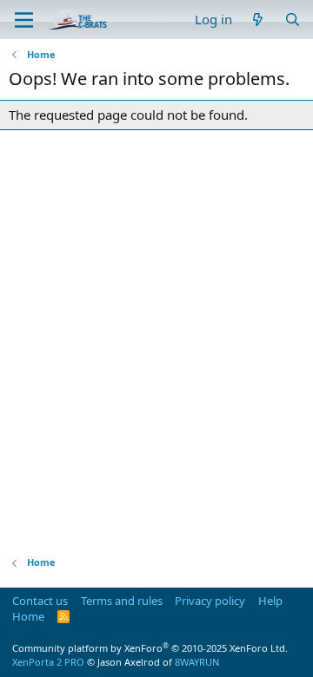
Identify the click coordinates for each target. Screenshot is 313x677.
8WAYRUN (197, 661)
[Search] (293, 19)
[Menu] (23, 20)
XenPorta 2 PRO (48, 661)
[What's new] (258, 19)
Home (28, 616)
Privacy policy (210, 600)
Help (270, 600)
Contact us (40, 600)
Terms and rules (122, 600)
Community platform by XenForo (150, 647)
